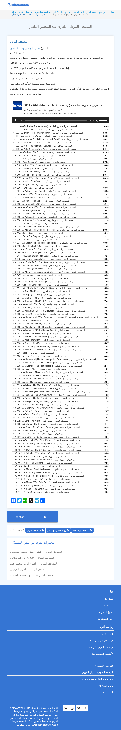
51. (51, 288)
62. (42, 323)
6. (42, 142)
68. (41, 343)
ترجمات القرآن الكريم (102, 647)
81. (46, 385)
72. (40, 355)
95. (39, 430)
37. (50, 242)
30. (43, 220)
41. (46, 255)
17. (46, 178)
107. (47, 469)
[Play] (15, 120)
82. (44, 388)
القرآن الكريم (25, 12)
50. (40, 284)
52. (41, 291)
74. (50, 362)
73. (54, 359)
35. (42, 236)
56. (44, 304)
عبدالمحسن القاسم (81, 530)
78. (44, 375)
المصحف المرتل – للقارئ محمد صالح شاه (33, 575)
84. (49, 394)
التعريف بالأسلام (105, 665)
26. (44, 207)
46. (49, 271)
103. (41, 456)
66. (45, 336)
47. (37, 275)
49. (46, 281)
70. (47, 349)
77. (48, 372)
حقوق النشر (91, 12)
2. (42, 129)
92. (41, 420)
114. (41, 491)
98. (48, 440)
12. (39, 161)
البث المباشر (78, 12)
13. (43, 165)
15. (44, 171)
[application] (60, 120)
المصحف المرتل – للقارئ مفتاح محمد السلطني (36, 551)
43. (49, 262)
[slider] (103, 120)
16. (41, 174)
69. (46, 346)
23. (47, 197)
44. (44, 265)
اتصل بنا (111, 12)
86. (46, 401)
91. (44, 417)
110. (42, 478)
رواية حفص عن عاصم (56, 530)
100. (47, 446)
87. (43, 404)
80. (41, 381)
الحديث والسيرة (42, 12)
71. (33, 352)
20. (33, 187)
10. (39, 155)
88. (48, 407)
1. (45, 126)
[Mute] (96, 120)
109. (48, 475)
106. (36, 466)
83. (52, 391)
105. (42, 462)
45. (43, 268)
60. (55, 317)
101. (47, 449)
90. (40, 414)
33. (49, 229)
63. (49, 326)
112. (43, 485)
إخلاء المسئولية (106, 618)
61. (41, 320)
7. (42, 145)
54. (42, 297)
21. (44, 190)
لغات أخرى (14, 12)
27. (41, 210)
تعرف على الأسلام (61, 12)
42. (45, 258)
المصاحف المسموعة (103, 640)
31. (35, 223)
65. (43, 333)
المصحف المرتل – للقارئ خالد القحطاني (32, 557)
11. (33, 158)
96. (41, 433)
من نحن (102, 12)
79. (48, 378)
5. (51, 139)
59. (44, 313)
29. (45, 216)
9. (45, 152)
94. (46, 427)
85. (44, 398)
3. (48, 132)
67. (41, 339)
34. (38, 233)
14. (42, 168)
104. (47, 459)
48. (42, 278)
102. (46, 453)
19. (39, 184)
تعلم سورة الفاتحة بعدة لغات (99, 679)
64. (49, 330)
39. (43, 249)
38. (41, 245)
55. (49, 300)
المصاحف (108, 634)
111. (46, 482)
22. (43, 194)
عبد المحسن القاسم (25, 47)
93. (45, 423)
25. (44, 203)
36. (35, 239)
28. (44, 213)
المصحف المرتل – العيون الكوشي (28, 569)
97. (46, 436)
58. (49, 310)
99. (47, 443)
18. (41, 181)
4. (42, 135)
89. (41, 410)
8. (45, 148)
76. (40, 368)
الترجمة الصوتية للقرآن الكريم (98, 672)
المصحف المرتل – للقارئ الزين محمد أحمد (33, 563)
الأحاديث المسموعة (103, 653)
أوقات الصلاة (107, 685)
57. (41, 307)
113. (44, 488)
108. (47, 472)
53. (41, 294)
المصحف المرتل (19, 41)
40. (44, 252)
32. (46, 226)
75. (47, 365)
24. (41, 200)
